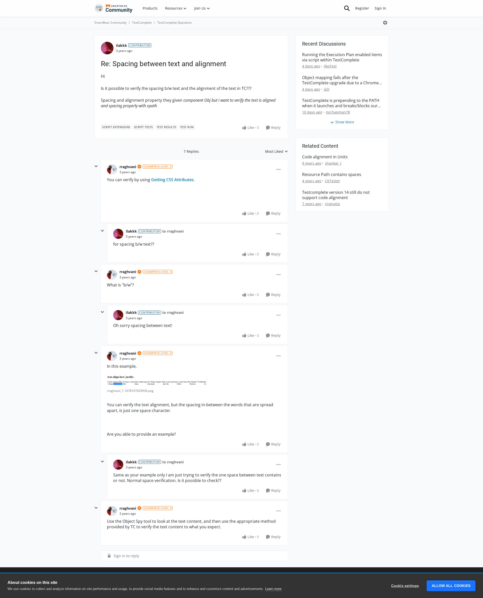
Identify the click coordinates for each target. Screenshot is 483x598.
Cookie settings (405, 586)
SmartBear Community (110, 22)
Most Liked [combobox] (276, 151)
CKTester (332, 180)
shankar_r (333, 163)
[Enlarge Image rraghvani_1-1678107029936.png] (157, 380)
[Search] (347, 8)
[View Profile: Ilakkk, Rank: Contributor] (107, 48)
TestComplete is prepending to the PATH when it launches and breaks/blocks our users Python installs (340, 103)
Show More (344, 122)
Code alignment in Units (325, 157)
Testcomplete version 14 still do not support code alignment (336, 195)
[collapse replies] (96, 166)
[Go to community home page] (113, 8)
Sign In (380, 8)
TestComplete (142, 22)
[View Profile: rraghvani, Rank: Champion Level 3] (112, 169)
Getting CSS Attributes (172, 179)
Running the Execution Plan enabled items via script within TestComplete (342, 57)
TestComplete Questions (174, 22)
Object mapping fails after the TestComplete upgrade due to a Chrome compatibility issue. (340, 80)
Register (362, 8)
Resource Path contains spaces (331, 174)
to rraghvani (173, 231)
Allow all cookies (451, 586)
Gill (326, 89)
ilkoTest (330, 66)
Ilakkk (121, 45)
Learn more (273, 589)
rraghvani (127, 166)
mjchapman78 (338, 112)
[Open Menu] (385, 22)
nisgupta (332, 203)
